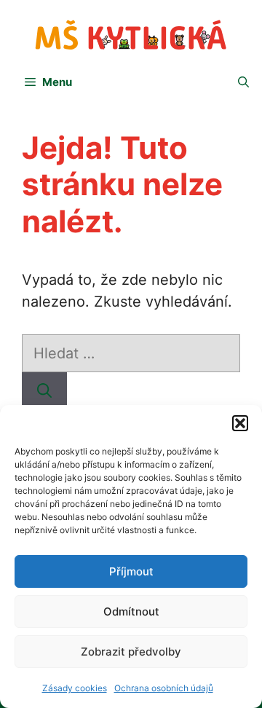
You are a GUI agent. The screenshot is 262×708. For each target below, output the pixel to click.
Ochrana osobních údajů (163, 688)
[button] (240, 423)
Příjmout (131, 571)
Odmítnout (131, 611)
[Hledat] (44, 391)
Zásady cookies (74, 688)
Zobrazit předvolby (131, 651)
